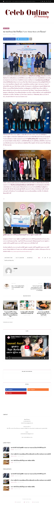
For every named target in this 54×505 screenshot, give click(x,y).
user (15, 268)
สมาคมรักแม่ (29, 257)
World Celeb (14, 456)
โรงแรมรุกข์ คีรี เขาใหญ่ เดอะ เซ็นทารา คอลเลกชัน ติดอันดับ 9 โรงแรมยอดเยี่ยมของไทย (10, 314)
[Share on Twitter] (45, 258)
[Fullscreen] (47, 358)
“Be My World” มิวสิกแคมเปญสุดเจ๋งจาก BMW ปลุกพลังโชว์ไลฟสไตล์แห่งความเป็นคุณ (36, 288)
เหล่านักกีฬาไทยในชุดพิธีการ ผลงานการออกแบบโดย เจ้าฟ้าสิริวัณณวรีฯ (28, 447)
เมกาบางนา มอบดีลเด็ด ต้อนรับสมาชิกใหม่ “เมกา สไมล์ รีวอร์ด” (43, 313)
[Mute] (44, 358)
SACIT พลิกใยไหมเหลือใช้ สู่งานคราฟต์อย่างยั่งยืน (23, 460)
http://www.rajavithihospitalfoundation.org (21, 251)
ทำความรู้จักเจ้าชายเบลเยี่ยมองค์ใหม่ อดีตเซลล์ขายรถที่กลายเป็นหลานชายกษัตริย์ (24, 1)
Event (12, 462)
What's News (6, 28)
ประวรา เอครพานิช (20, 257)
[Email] (50, 258)
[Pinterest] (47, 258)
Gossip (12, 449)
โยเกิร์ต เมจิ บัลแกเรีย (9, 260)
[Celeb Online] (27, 13)
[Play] (7, 358)
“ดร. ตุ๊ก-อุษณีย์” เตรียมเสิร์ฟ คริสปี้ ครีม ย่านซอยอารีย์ (27, 312)
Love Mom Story (8, 257)
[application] (27, 347)
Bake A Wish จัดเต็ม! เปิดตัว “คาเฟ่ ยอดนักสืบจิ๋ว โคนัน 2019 (18, 287)
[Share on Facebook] (43, 258)
